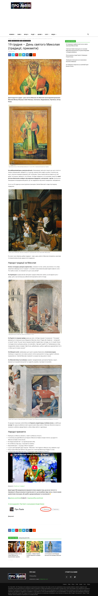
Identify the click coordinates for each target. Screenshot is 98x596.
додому (10, 38)
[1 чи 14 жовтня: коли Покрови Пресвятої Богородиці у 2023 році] (53, 547)
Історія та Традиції (21, 38)
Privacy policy (32, 576)
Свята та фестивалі (26, 40)
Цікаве (40, 34)
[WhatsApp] (20, 54)
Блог (46, 34)
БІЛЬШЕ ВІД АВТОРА (24, 538)
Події (32, 34)
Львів (19, 34)
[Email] (30, 54)
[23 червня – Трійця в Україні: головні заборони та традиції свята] (34, 547)
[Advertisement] (49, 21)
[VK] (27, 54)
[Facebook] (9, 54)
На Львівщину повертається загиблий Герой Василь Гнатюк (77, 65)
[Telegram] (23, 54)
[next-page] (11, 560)
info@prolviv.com (43, 579)
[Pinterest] (16, 54)
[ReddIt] (34, 54)
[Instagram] (70, 577)
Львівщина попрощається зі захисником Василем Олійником (76, 60)
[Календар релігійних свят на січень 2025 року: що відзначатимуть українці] (16, 547)
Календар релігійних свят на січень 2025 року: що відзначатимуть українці (15, 555)
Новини (11, 34)
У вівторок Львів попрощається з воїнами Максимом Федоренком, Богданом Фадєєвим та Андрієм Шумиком (77, 50)
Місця (26, 34)
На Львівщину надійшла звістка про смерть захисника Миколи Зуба (77, 45)
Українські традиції (19, 486)
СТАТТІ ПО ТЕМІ (13, 538)
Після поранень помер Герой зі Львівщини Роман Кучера (76, 56)
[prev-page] (9, 560)
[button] (88, 34)
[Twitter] (13, 54)
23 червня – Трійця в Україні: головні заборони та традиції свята (33, 555)
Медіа (53, 34)
